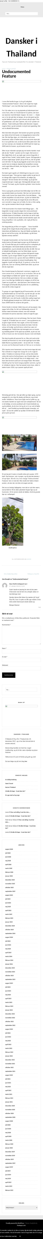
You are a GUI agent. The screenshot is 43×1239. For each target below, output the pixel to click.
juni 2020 (8, 1129)
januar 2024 (9, 964)
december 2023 (10, 968)
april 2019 (8, 1182)
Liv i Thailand (9, 69)
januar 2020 (9, 1148)
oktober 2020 (9, 1113)
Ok (20, 1236)
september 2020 (10, 1117)
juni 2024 (8, 945)
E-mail (4, 657)
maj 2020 (8, 1132)
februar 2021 (9, 1098)
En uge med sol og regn (12, 795)
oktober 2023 (9, 975)
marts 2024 (8, 956)
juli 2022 (7, 1033)
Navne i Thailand (10, 787)
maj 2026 (8, 861)
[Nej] (25, 1236)
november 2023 (10, 972)
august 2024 (9, 937)
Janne (29, 559)
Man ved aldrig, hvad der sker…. (20, 812)
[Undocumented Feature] (21, 82)
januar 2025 (9, 922)
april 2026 (8, 864)
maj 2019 (8, 1178)
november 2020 (10, 1110)
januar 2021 (9, 1102)
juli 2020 (7, 1125)
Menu (22, 7)
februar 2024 (9, 960)
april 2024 (8, 953)
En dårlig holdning (10, 780)
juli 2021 (7, 1079)
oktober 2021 (9, 1067)
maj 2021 (8, 1087)
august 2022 (9, 1029)
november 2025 (10, 884)
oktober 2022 (9, 1021)
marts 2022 (8, 1048)
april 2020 (8, 1136)
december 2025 (10, 880)
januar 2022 (9, 1056)
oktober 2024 (9, 930)
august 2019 (9, 1167)
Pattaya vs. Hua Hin (33, 574)
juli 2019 (7, 1171)
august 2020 (9, 1121)
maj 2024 (8, 949)
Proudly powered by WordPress (15, 1223)
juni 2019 (8, 1175)
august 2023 (9, 983)
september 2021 (10, 1071)
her (34, 115)
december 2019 (10, 1152)
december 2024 (10, 926)
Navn (4, 648)
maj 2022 (8, 1041)
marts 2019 (8, 1186)
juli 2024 (7, 941)
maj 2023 (8, 995)
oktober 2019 (9, 1159)
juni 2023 (8, 991)
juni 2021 (8, 1083)
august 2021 (9, 1075)
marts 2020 (8, 1140)
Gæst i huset (9, 783)
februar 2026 (9, 872)
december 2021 (10, 1060)
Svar (39, 607)
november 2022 (10, 1018)
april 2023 (8, 998)
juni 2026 (8, 857)
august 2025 (9, 895)
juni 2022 (8, 1037)
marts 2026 (8, 868)
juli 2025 (7, 899)
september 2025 (10, 891)
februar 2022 (9, 1052)
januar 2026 (9, 876)
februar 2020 (9, 1144)
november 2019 (10, 1155)
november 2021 (10, 1064)
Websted (5, 665)
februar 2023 (9, 1006)
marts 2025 (8, 914)
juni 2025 (8, 903)
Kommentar (6, 625)
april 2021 (8, 1090)
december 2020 (10, 1106)
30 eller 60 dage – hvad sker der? (15, 791)
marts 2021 (8, 1094)
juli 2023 (7, 987)
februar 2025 (9, 918)
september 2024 (10, 933)
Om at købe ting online (10, 574)
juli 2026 (7, 853)
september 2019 (10, 1163)
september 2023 (10, 979)
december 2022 (10, 1014)
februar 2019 (9, 1190)
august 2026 (9, 849)
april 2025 (8, 910)
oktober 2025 (9, 887)
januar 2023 (9, 1010)
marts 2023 (8, 1002)
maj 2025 (8, 907)
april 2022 (8, 1044)
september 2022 (10, 1025)
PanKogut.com (21, 1225)
